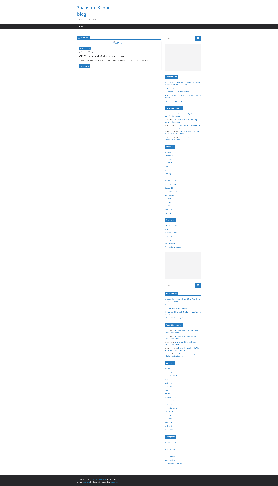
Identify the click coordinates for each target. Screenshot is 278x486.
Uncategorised (170, 243)
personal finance (171, 233)
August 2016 (169, 195)
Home (81, 26)
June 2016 (168, 202)
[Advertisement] (183, 57)
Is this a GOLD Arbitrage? (174, 101)
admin (96, 52)
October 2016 (170, 188)
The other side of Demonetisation (177, 92)
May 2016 (168, 206)
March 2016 (169, 213)
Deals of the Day (85, 48)
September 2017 (171, 159)
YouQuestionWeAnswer (173, 247)
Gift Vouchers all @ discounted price (101, 56)
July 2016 (168, 199)
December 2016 (170, 181)
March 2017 (169, 170)
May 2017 (168, 163)
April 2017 (168, 166)
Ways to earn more (171, 88)
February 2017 (170, 174)
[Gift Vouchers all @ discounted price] (119, 43)
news (167, 229)
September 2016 (171, 191)
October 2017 (170, 156)
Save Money (169, 236)
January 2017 (169, 177)
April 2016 (168, 209)
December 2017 (170, 152)
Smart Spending (170, 240)
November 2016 (170, 184)
